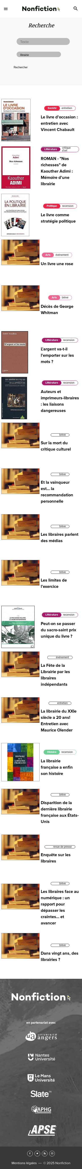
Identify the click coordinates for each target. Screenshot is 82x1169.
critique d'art (66, 149)
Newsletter (52, 1153)
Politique (52, 206)
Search (76, 8)
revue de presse (62, 846)
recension (67, 206)
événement (62, 255)
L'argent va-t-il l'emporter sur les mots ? (57, 355)
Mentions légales (24, 1163)
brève (65, 297)
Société (52, 108)
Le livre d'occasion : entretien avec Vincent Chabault (59, 123)
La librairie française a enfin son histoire (57, 767)
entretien (67, 108)
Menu (5, 8)
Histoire (51, 752)
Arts (47, 255)
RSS (45, 1153)
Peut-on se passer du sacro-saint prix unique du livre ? (58, 630)
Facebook (30, 1153)
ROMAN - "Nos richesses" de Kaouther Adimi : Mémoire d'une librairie (57, 171)
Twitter (37, 1153)
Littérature (50, 149)
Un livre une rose (57, 263)
